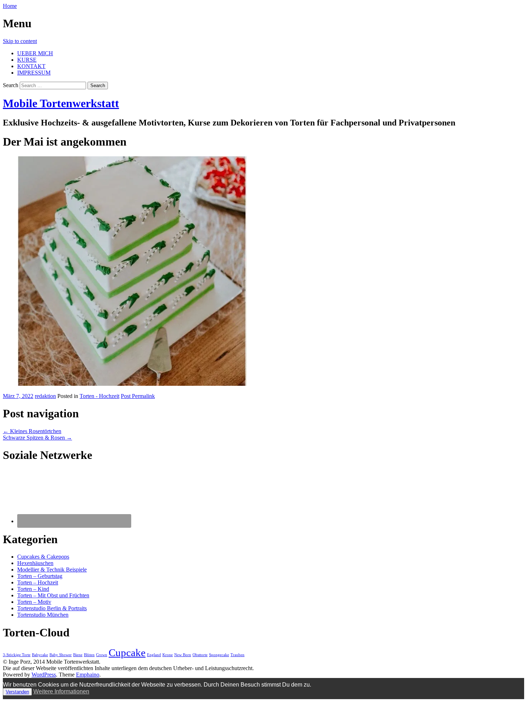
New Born (182, 655)
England (154, 655)
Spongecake (219, 655)
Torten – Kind (33, 589)
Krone (167, 655)
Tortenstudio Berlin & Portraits (52, 608)
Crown (101, 655)
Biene (77, 655)
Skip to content (20, 41)
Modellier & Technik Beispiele (52, 569)
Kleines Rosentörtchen (32, 431)
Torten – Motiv (34, 602)
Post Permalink (138, 396)
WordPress (44, 675)
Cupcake (127, 652)
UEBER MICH (35, 53)
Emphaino (87, 675)
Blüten (89, 655)
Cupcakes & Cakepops (43, 557)
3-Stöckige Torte (16, 655)
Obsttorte (200, 655)
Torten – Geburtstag (39, 576)
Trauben (237, 655)
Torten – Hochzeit (37, 582)
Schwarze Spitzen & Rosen (37, 438)
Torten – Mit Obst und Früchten (53, 595)
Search (10, 85)
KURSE (27, 60)
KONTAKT (31, 66)
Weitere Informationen (61, 691)
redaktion (45, 396)
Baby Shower (60, 655)
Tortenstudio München (42, 615)
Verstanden (17, 691)
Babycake (40, 655)
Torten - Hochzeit (99, 396)
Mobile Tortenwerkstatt (61, 103)
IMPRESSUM (34, 73)
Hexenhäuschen (35, 563)
